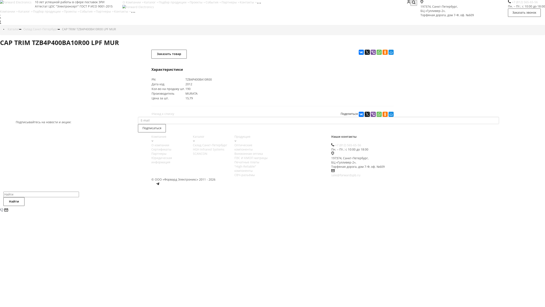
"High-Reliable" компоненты (245, 168)
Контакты (247, 2)
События (212, 2)
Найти (14, 201)
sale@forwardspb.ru (345, 175)
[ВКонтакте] (361, 114)
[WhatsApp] (379, 114)
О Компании (132, 2)
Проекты (196, 2)
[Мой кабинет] (408, 2)
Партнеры (230, 2)
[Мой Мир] (391, 114)
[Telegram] (158, 185)
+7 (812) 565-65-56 (348, 145)
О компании (160, 145)
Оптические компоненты (243, 147)
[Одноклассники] (385, 114)
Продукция (242, 137)
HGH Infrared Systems (208, 149)
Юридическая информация (161, 160)
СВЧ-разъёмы (244, 175)
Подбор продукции (173, 2)
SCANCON (200, 154)
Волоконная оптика (248, 154)
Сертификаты (161, 149)
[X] (367, 114)
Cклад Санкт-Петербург (210, 145)
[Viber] (373, 114)
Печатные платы (246, 162)
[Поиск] (413, 3)
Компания (158, 137)
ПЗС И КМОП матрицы (251, 158)
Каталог (150, 2)
